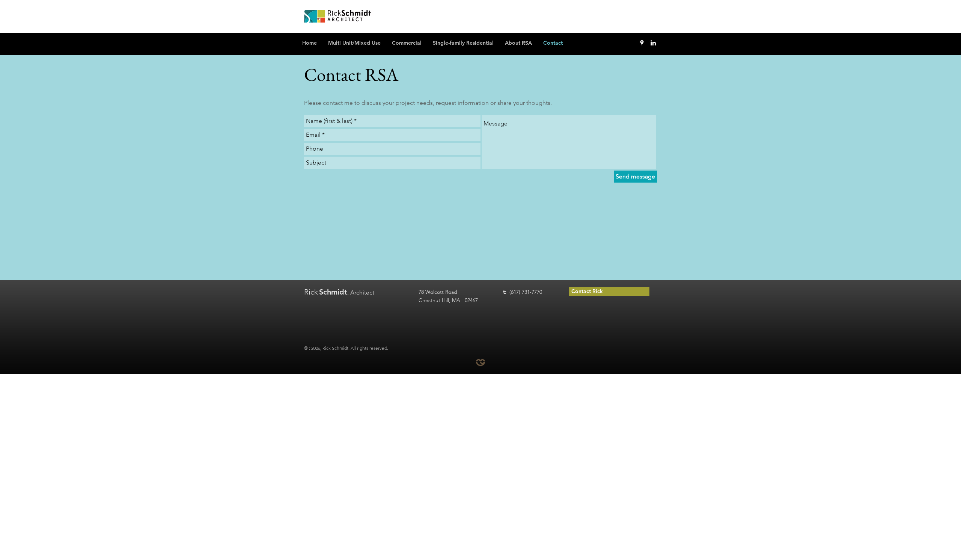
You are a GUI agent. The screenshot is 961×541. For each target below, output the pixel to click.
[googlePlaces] (642, 43)
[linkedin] (653, 43)
